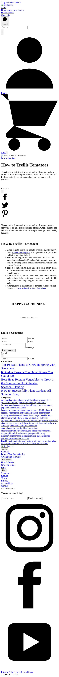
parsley (25, 430)
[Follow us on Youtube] (29, 669)
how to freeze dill (16, 420)
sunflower (14, 438)
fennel (25, 413)
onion (19, 430)
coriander (12, 410)
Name (31, 338)
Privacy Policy (7, 672)
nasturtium (11, 430)
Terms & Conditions (23, 672)
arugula (7, 400)
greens (10, 415)
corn (18, 410)
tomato (22, 441)
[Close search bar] (2, 33)
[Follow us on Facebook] (29, 612)
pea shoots (33, 430)
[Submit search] (2, 30)
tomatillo (15, 441)
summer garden (36, 436)
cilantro (15, 407)
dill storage (10, 413)
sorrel (7, 436)
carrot (18, 405)
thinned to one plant (21, 252)
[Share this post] (2, 191)
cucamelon (25, 410)
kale (29, 425)
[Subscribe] (42, 498)
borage (17, 402)
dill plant (45, 410)
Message (30, 347)
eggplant (19, 413)
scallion (37, 433)
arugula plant (16, 400)
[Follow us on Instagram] (29, 555)
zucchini (44, 443)
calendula (12, 405)
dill (40, 410)
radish (14, 433)
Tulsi (27, 441)
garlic (30, 413)
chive (9, 407)
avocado (26, 400)
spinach (13, 436)
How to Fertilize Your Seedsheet (31, 288)
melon (27, 428)
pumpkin (8, 433)
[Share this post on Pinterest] (5, 216)
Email (31, 341)
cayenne (41, 405)
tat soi (21, 438)
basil (32, 400)
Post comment (8, 350)
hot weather (13, 418)
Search (31, 358)
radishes (21, 433)
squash (26, 436)
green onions (39, 413)
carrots (24, 405)
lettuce (14, 428)
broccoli (24, 402)
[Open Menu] (7, 152)
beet (45, 400)
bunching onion (35, 402)
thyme (8, 441)
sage (32, 433)
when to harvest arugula (40, 441)
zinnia (37, 443)
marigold (21, 428)
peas (40, 430)
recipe (27, 433)
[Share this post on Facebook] (5, 200)
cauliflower (32, 405)
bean (36, 400)
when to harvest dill (26, 443)
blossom (10, 402)
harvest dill (18, 415)
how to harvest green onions (37, 423)
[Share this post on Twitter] (5, 208)
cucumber (34, 410)
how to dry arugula (26, 418)
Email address (34, 498)
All (2, 400)
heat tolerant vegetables (33, 415)
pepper (45, 430)
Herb (46, 415)
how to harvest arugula (34, 420)
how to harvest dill (16, 423)
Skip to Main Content (11, 2)
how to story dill (20, 425)
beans (41, 400)
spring (20, 436)
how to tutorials (8, 158)
